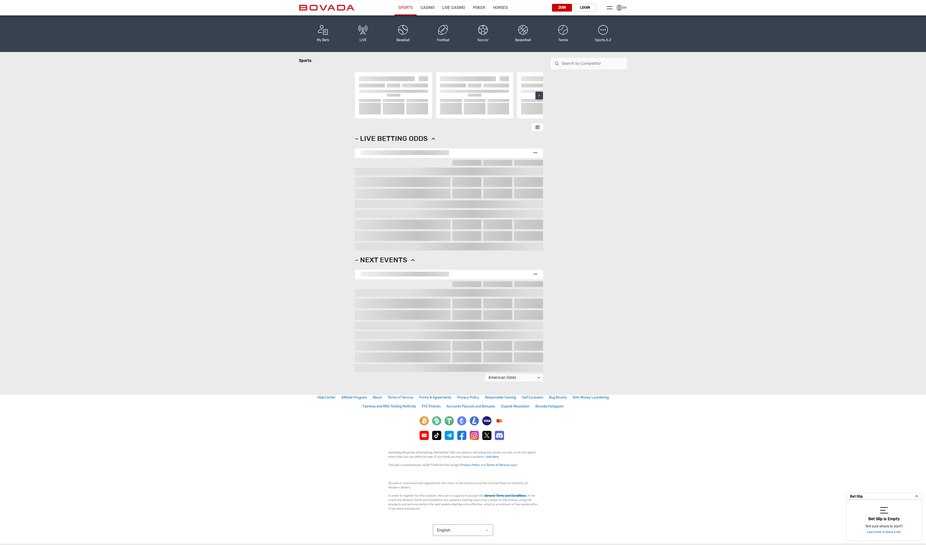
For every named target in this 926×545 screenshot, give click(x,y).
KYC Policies (431, 406)
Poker (479, 7)
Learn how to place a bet (884, 532)
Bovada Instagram (549, 406)
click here (492, 457)
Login (585, 8)
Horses (500, 7)
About (377, 397)
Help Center (326, 397)
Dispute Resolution (515, 406)
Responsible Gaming (500, 397)
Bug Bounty (558, 397)
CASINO (428, 7)
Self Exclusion (532, 397)
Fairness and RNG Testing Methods (389, 406)
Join (562, 8)
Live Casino (453, 7)
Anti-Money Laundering (591, 397)
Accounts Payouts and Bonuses (470, 406)
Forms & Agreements (435, 397)
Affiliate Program (354, 397)
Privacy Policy (468, 397)
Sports (405, 7)
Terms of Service (400, 397)
